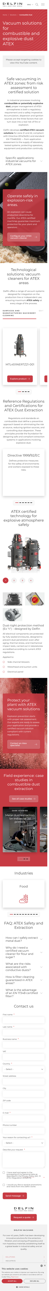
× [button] (45, 1265)
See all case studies (22, 799)
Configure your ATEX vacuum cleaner (20, 237)
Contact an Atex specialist (18, 744)
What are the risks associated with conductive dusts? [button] (18, 967)
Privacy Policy (28, 1176)
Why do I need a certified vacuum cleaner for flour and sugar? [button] (19, 952)
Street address (9, 1076)
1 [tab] (5, 580)
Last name (7, 1027)
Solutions (10, 1257)
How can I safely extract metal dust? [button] (22, 939)
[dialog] (23, 1277)
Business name (10, 1039)
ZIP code (7, 1100)
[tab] (19, 314)
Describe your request (13, 1150)
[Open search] (37, 4)
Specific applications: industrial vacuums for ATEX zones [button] (21, 161)
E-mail (6, 1113)
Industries (11, 1261)
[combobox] (41, 1266)
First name (8, 1015)
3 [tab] (22, 580)
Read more (15, 1277)
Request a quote (22, 1217)
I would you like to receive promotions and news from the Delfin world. (24, 1186)
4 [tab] (30, 580)
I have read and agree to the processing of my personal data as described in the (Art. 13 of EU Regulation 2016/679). (24, 1175)
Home (5, 15)
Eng (29, 4)
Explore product (18, 379)
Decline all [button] (34, 1281)
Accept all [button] (12, 1281)
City (4, 1088)
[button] (43, 4)
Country (6, 1064)
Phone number (10, 1125)
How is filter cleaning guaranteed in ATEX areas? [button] (20, 980)
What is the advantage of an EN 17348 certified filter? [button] (22, 993)
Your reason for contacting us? (16, 1137)
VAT (4, 1051)
